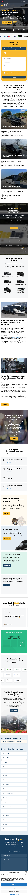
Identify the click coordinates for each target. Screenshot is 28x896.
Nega (14, 887)
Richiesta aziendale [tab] (11, 53)
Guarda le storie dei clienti (14, 237)
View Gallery (21, 315)
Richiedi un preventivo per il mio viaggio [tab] (15, 48)
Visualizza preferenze (14, 891)
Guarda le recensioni (15, 649)
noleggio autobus (16, 337)
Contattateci (9, 462)
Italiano (2, 1)
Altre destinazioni (19, 245)
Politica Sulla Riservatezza (14, 894)
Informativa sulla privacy (17, 72)
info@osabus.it (24, 1)
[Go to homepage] (4, 4)
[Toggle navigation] (25, 5)
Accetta (14, 884)
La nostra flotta (9, 245)
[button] (26, 872)
